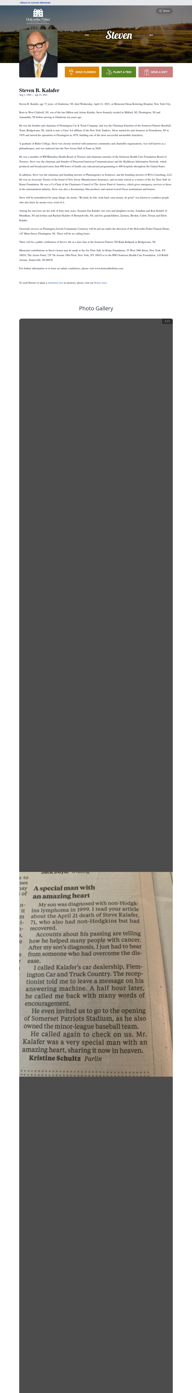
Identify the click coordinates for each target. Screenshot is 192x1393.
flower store (100, 282)
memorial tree (55, 282)
